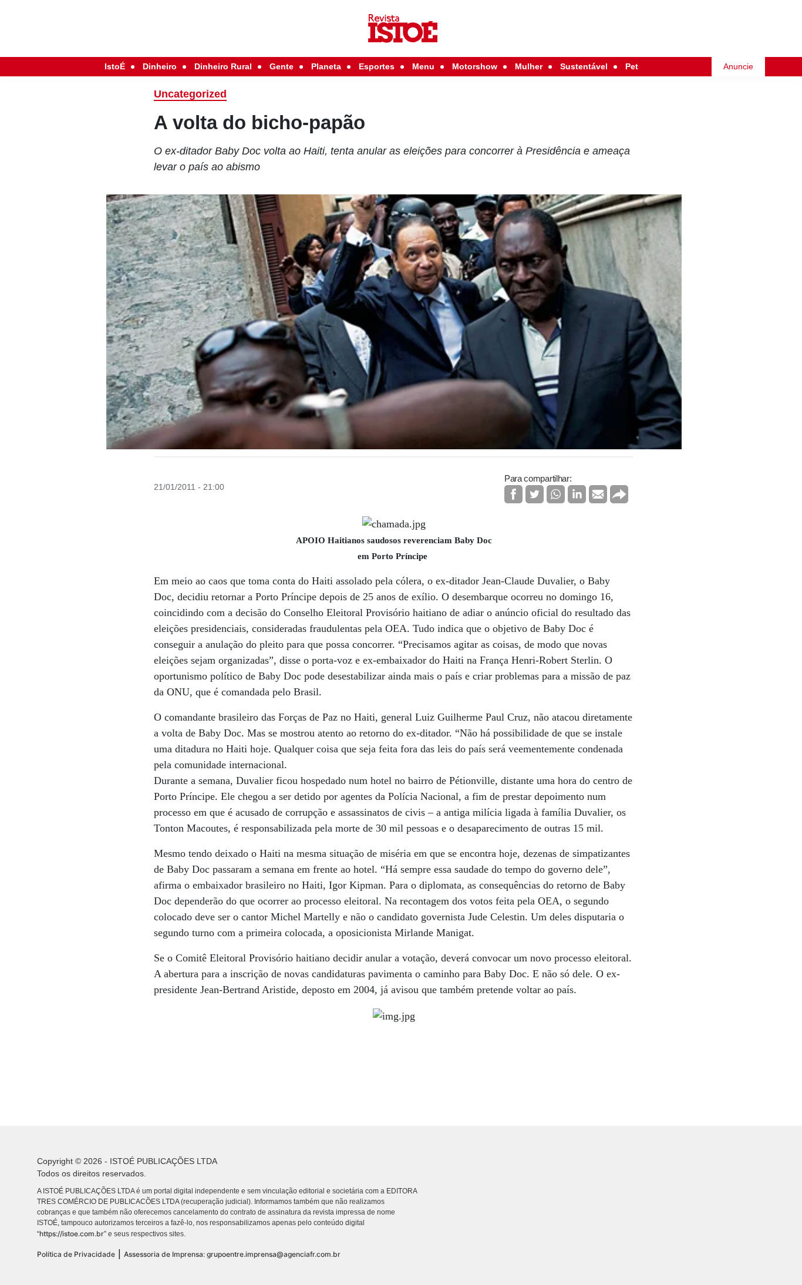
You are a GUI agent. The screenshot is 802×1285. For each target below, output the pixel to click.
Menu (423, 66)
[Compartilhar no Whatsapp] (556, 494)
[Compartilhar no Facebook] (513, 494)
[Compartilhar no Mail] (598, 494)
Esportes (377, 66)
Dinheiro (160, 66)
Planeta (326, 66)
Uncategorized (190, 94)
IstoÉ (115, 66)
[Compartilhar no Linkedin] (577, 494)
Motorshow (474, 66)
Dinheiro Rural (223, 66)
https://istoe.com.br (71, 1233)
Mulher (528, 66)
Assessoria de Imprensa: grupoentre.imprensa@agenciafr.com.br (232, 1254)
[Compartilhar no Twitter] (534, 494)
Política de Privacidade (76, 1254)
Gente (281, 66)
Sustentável (584, 66)
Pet (631, 66)
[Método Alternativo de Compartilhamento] (619, 494)
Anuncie (738, 66)
